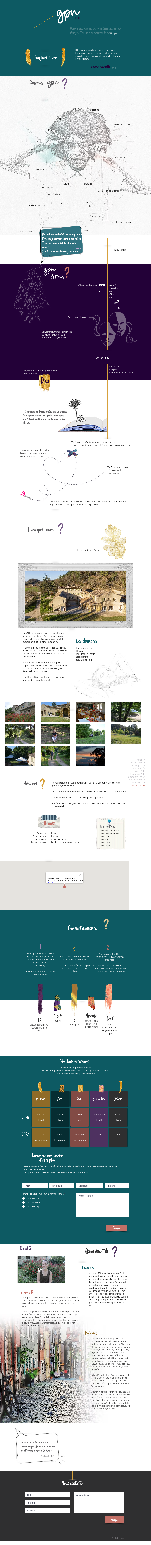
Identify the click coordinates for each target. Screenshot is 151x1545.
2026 (25, 1117)
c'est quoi (58, 277)
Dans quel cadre (40, 529)
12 (39, 1020)
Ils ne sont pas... (108, 826)
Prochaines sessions (74, 1061)
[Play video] (41, 1269)
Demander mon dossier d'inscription (47, 1157)
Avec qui (30, 783)
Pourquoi (36, 83)
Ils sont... (49, 823)
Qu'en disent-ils (96, 1251)
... (79, 245)
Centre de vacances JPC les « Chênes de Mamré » (45, 634)
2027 (25, 1134)
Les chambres (86, 641)
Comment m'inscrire (82, 928)
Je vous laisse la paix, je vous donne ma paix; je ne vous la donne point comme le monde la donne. (38, 1446)
